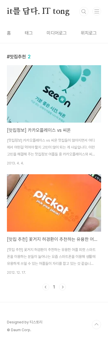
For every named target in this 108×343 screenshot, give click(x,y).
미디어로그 (57, 33)
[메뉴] (96, 11)
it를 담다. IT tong (38, 12)
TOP (96, 324)
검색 (83, 11)
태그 (29, 33)
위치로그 (89, 33)
